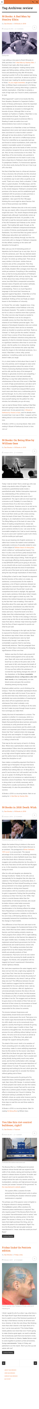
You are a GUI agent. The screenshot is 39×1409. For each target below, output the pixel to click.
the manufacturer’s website (11, 1187)
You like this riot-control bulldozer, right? (17, 1124)
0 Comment (19, 816)
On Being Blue (12, 1111)
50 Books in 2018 (20, 24)
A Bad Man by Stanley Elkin (24, 62)
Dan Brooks (8, 24)
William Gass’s (24, 547)
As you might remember (16, 82)
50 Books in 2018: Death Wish (19, 807)
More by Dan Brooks (11, 1376)
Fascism (17, 1129)
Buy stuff (7, 1379)
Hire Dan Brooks (9, 1373)
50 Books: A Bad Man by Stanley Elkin (16, 18)
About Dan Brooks (10, 1370)
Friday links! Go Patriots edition (16, 1249)
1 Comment (18, 1134)
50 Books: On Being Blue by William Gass (18, 442)
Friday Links (18, 1255)
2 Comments (19, 29)
